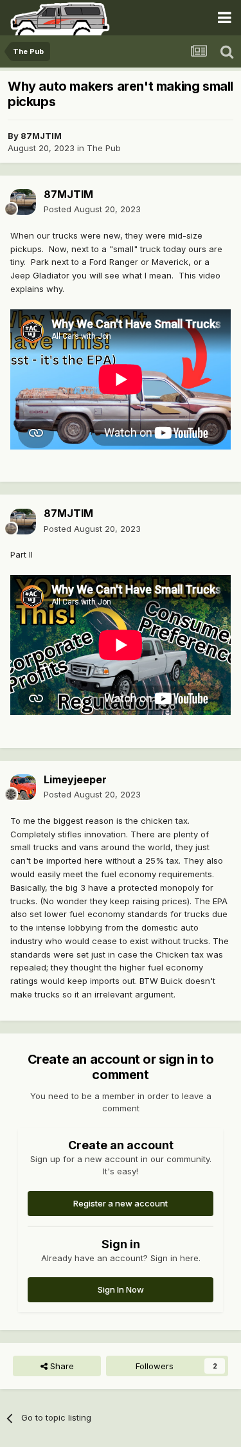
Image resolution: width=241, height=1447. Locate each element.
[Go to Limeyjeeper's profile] (23, 787)
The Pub (104, 148)
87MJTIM (41, 136)
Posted (92, 209)
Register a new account (120, 1203)
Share (61, 1366)
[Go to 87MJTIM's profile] (23, 202)
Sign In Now (121, 1289)
